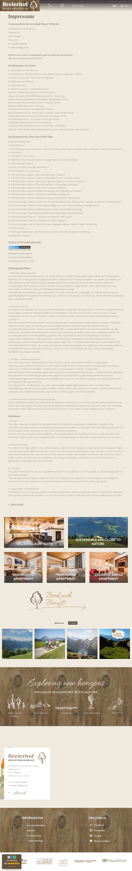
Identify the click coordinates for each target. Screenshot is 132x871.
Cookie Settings (35, 840)
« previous (15, 504)
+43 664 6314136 (19, 43)
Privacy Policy (34, 835)
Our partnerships (36, 825)
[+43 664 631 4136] (50, 5)
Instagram (99, 830)
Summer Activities (91, 713)
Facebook (99, 825)
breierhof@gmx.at (19, 47)
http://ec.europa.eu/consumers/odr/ (25, 58)
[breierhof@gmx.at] (62, 6)
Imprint (31, 830)
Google (98, 835)
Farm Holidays (40, 713)
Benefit (56, 602)
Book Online (78, 5)
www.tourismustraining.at (20, 257)
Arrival (19, 792)
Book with (59, 595)
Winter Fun (117, 713)
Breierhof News (102, 841)
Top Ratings (66, 713)
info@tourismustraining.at (20, 253)
